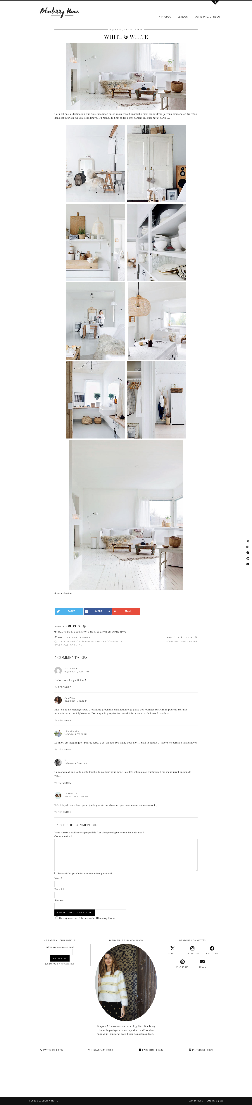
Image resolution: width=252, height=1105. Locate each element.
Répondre (64, 687)
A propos (165, 17)
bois (70, 632)
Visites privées (133, 29)
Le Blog (183, 17)
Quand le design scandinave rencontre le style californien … (88, 641)
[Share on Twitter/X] (79, 626)
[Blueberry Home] (60, 12)
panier (106, 632)
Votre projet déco (207, 17)
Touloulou (72, 731)
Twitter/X (52, 1050)
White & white (126, 36)
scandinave (119, 632)
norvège (95, 632)
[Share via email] (70, 626)
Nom (58, 878)
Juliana (70, 698)
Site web (59, 900)
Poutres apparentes (182, 639)
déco (77, 632)
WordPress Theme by (206, 1101)
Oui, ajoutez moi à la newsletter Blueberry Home (87, 918)
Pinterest (202, 1050)
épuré (85, 632)
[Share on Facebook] (74, 626)
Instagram (102, 1050)
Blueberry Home (47, 1101)
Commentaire (63, 836)
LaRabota (71, 793)
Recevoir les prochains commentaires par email (85, 873)
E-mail (59, 889)
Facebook (152, 1050)
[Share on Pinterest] (84, 626)
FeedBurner (67, 963)
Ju (66, 760)
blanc (62, 632)
